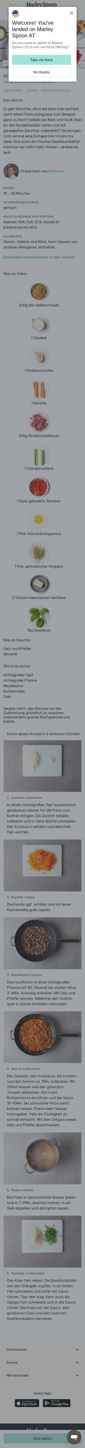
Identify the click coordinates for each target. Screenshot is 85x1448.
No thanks (41, 72)
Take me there (41, 60)
